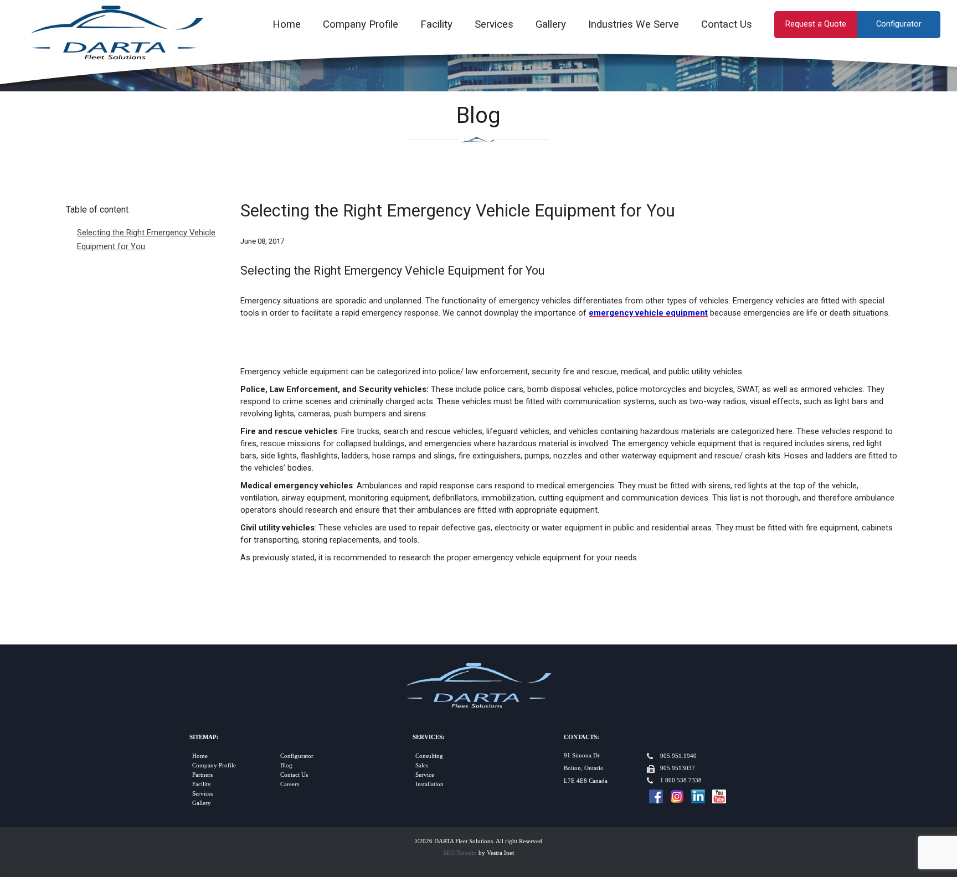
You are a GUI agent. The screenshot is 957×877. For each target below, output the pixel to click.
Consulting (429, 756)
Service (424, 775)
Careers (289, 784)
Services (494, 24)
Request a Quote (815, 24)
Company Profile (360, 24)
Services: (429, 737)
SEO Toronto (460, 853)
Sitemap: (204, 737)
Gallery (551, 24)
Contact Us (726, 24)
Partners (202, 775)
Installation (429, 784)
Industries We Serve (633, 24)
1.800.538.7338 (681, 780)
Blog (286, 765)
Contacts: (581, 737)
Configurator (899, 24)
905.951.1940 (678, 756)
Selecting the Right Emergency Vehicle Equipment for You (146, 239)
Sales (421, 765)
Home (286, 24)
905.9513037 (677, 768)
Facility (436, 24)
